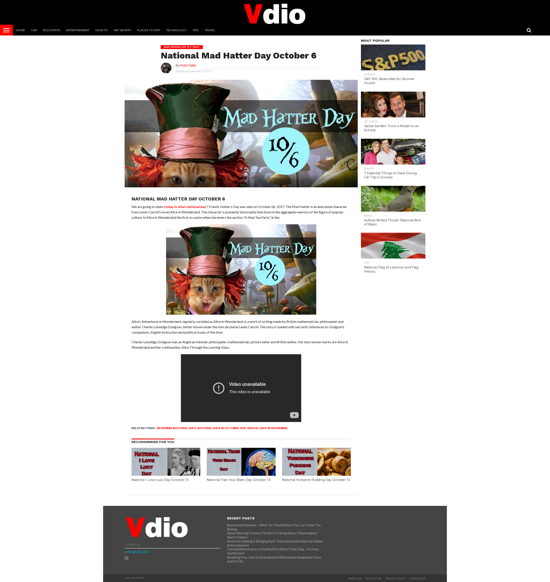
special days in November (267, 428)
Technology (176, 30)
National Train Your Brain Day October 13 (238, 480)
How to (101, 30)
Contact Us (373, 578)
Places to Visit (148, 30)
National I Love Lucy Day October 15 (159, 480)
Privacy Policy (395, 578)
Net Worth (122, 30)
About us (354, 578)
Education (51, 30)
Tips (196, 30)
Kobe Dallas (188, 65)
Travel (210, 30)
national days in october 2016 (221, 428)
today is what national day (185, 207)
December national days (176, 428)
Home (20, 30)
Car (34, 30)
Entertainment (77, 30)
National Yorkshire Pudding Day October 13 (316, 480)
